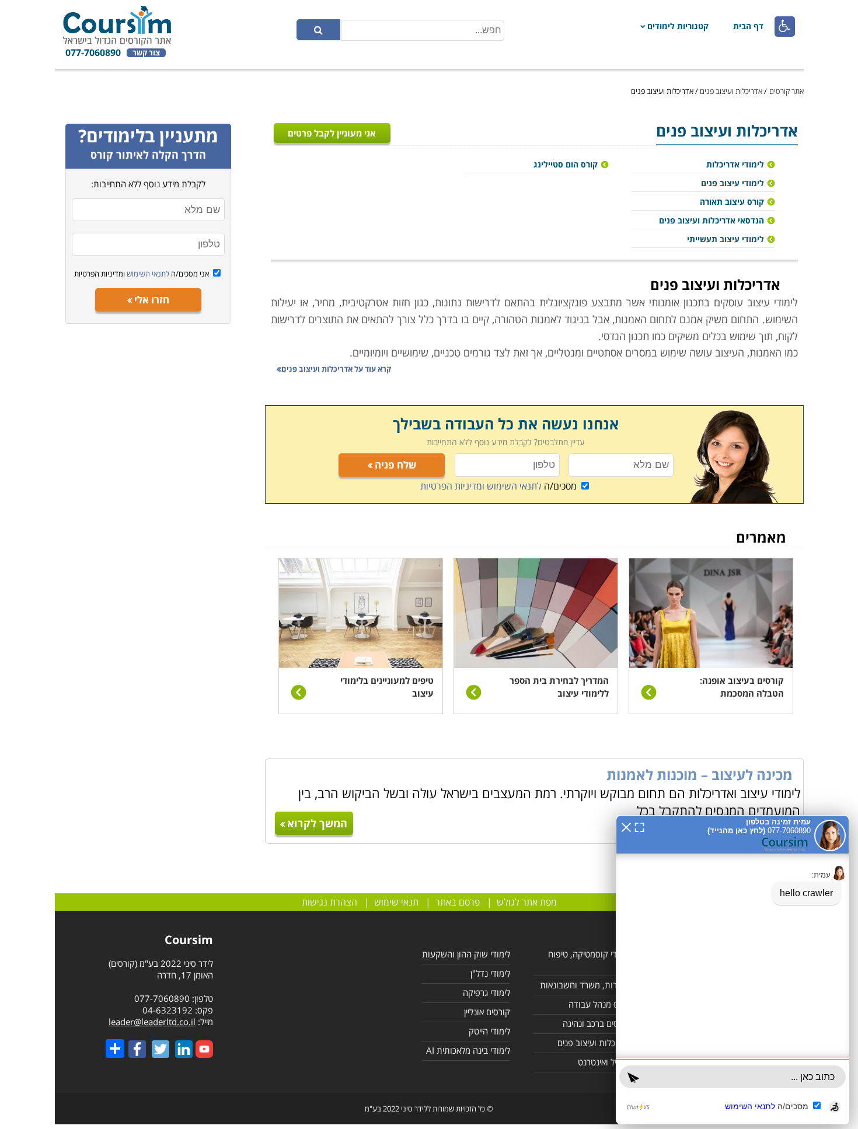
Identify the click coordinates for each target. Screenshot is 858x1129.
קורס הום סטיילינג (565, 164)
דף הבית (748, 26)
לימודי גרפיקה (486, 992)
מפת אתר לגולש (527, 902)
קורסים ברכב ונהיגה (596, 1023)
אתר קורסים (786, 91)
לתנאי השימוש (147, 273)
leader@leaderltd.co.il (152, 1021)
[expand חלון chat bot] (639, 826)
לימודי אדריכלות (735, 164)
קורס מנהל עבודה (599, 1004)
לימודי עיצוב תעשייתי (725, 238)
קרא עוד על (336, 368)
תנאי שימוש (396, 902)
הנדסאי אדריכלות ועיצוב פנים (711, 220)
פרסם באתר (457, 902)
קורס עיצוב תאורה (732, 201)
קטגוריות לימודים (678, 26)
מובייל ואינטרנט (604, 1062)
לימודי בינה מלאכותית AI (468, 1050)
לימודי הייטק (489, 1031)
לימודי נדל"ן (490, 973)
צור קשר (146, 52)
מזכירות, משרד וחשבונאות (585, 985)
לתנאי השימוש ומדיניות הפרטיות (481, 486)
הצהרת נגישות (329, 902)
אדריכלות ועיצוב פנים (731, 91)
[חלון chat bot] (732, 969)
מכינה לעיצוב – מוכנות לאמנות (699, 774)
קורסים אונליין (487, 1012)
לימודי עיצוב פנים (732, 182)
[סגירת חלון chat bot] (626, 826)
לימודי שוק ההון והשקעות (466, 954)
